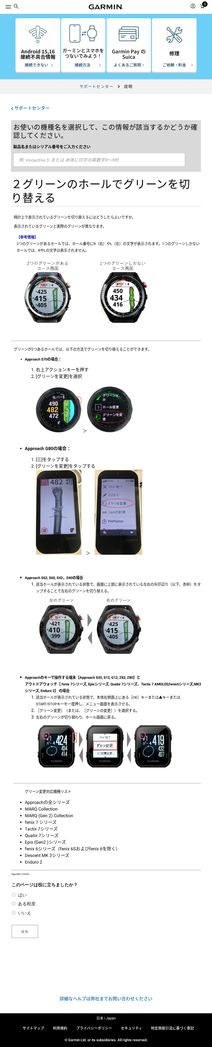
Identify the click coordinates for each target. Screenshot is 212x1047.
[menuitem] (16, 7)
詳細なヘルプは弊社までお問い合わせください (106, 998)
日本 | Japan (106, 1018)
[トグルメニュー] (3, 5)
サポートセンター (96, 86)
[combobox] (99, 160)
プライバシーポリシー (94, 1028)
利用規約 (60, 1028)
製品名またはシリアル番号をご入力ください (52, 146)
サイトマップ (33, 1028)
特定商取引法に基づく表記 (172, 1028)
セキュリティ (131, 1028)
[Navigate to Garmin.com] (106, 7)
